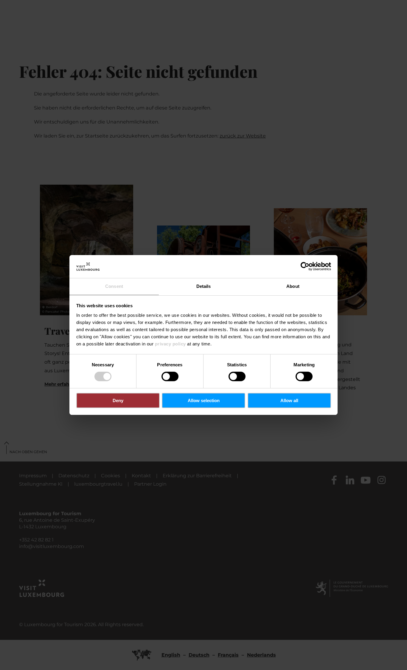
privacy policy (170, 343)
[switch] (169, 376)
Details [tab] (203, 286)
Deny (118, 400)
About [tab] (292, 286)
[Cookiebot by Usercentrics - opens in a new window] (305, 266)
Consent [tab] (114, 286)
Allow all (289, 400)
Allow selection (204, 400)
